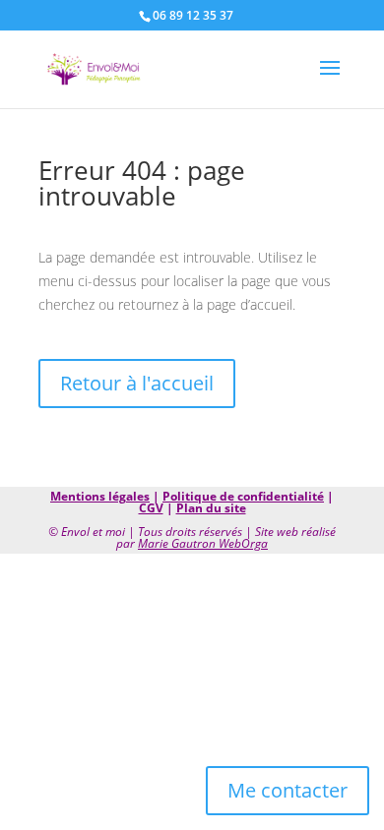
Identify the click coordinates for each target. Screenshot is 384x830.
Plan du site (211, 508)
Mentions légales (100, 496)
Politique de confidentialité (243, 496)
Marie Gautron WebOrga (203, 543)
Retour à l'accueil (137, 383)
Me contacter (287, 790)
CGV (151, 508)
